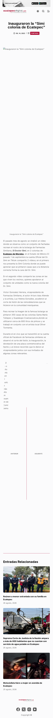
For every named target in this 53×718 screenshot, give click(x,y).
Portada (34, 33)
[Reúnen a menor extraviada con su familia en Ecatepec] (26, 579)
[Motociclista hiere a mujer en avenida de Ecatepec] (26, 666)
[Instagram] (29, 709)
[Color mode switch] (38, 11)
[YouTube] (35, 709)
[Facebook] (18, 709)
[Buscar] (43, 11)
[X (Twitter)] (24, 709)
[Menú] (48, 11)
